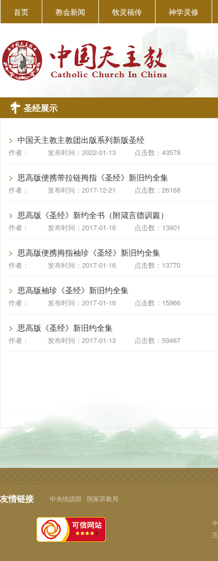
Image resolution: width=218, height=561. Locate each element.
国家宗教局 (103, 498)
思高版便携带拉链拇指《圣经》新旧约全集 (92, 177)
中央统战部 (65, 498)
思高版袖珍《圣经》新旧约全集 (73, 289)
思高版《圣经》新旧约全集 (65, 327)
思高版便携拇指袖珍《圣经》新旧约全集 (88, 252)
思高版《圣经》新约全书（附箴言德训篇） (92, 214)
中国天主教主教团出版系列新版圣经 (80, 139)
